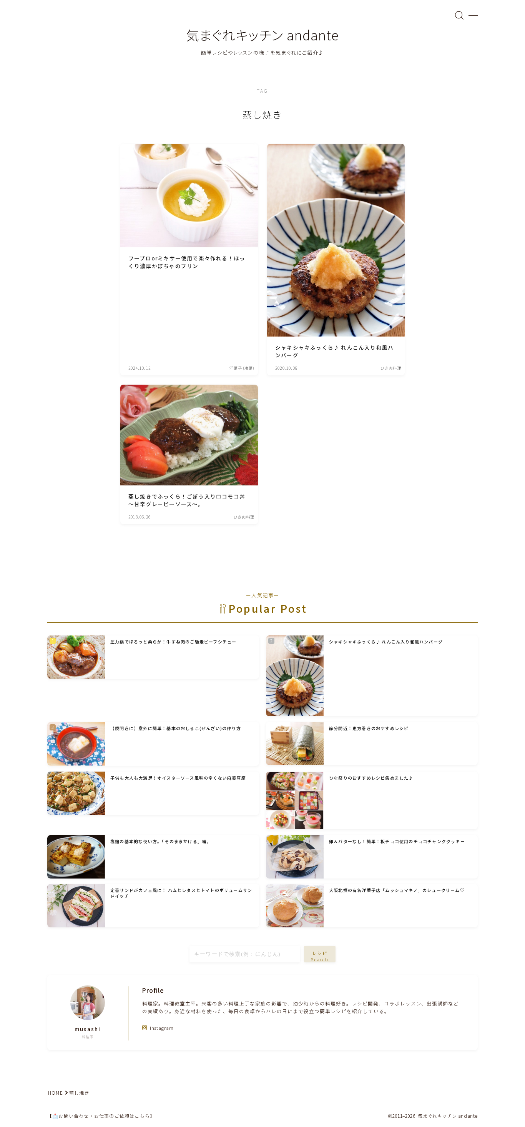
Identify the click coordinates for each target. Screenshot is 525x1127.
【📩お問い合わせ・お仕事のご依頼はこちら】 (101, 1115)
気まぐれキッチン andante (262, 35)
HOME (55, 1092)
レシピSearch (320, 956)
